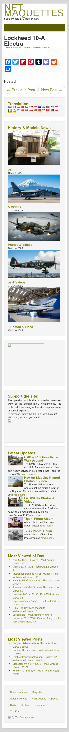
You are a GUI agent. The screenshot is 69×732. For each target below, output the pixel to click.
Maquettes (38, 692)
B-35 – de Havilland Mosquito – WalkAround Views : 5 (30, 609)
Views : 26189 (35, 665)
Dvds (13, 705)
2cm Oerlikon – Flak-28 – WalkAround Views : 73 (33, 561)
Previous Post (21, 89)
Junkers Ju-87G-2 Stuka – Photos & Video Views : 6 (36, 588)
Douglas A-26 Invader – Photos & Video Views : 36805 (35, 644)
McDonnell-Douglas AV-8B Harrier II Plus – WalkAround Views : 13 (36, 575)
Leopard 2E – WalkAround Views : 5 (33, 614)
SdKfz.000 (47, 47)
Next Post (51, 89)
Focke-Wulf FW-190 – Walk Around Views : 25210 (37, 672)
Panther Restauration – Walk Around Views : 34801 (36, 651)
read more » (28, 474)
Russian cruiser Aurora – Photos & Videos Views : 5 (36, 602)
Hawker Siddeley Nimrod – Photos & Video (43, 479)
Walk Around (39, 698)
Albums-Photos (18, 698)
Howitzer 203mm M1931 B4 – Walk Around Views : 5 (36, 595)
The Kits (15, 711)
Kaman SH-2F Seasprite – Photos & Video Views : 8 (36, 582)
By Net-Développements (24, 717)
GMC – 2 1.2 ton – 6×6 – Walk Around (41, 459)
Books (54, 698)
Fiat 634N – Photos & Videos (39, 500)
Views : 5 (37, 619)
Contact (25, 705)
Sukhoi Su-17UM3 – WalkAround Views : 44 (35, 568)
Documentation (18, 692)
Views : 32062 (36, 658)
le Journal (39, 705)
